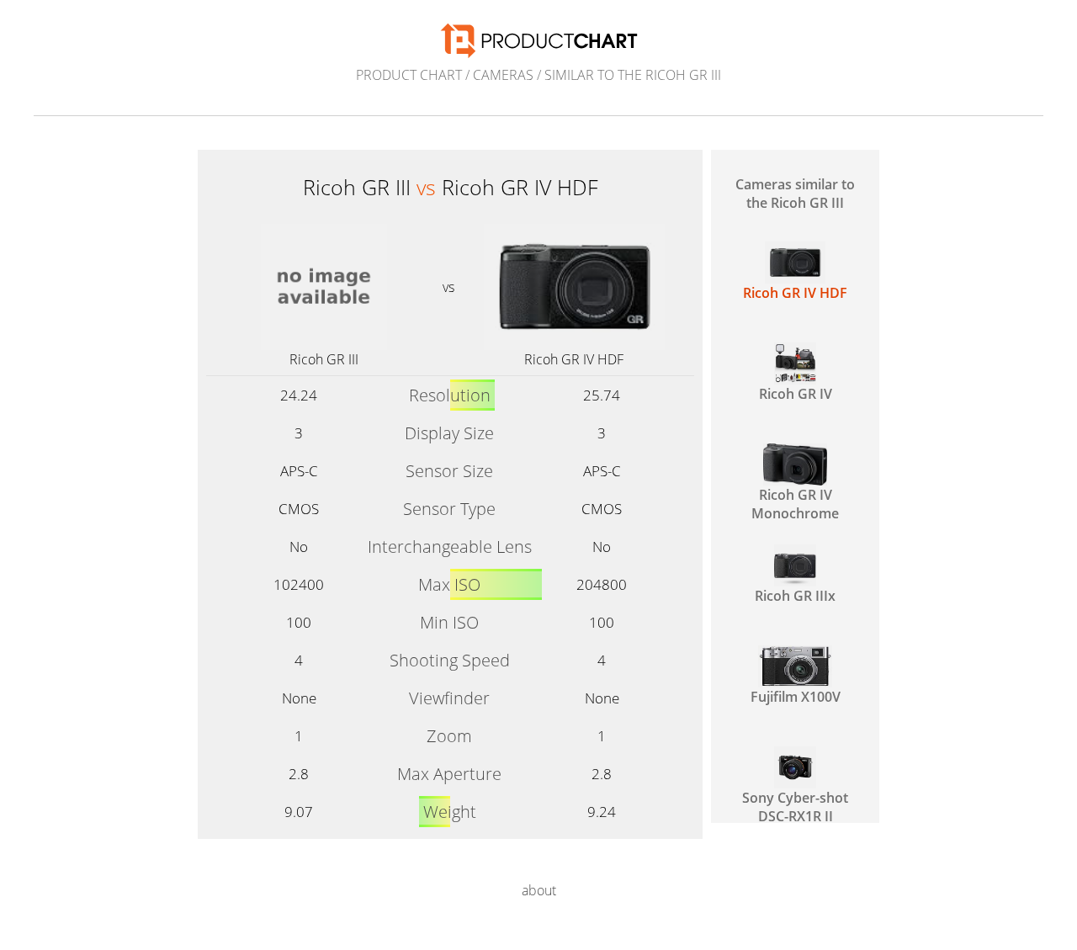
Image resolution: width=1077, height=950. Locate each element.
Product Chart (409, 75)
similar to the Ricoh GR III (632, 75)
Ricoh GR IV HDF (573, 359)
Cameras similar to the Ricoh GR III (795, 193)
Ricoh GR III (323, 359)
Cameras (503, 75)
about (539, 890)
